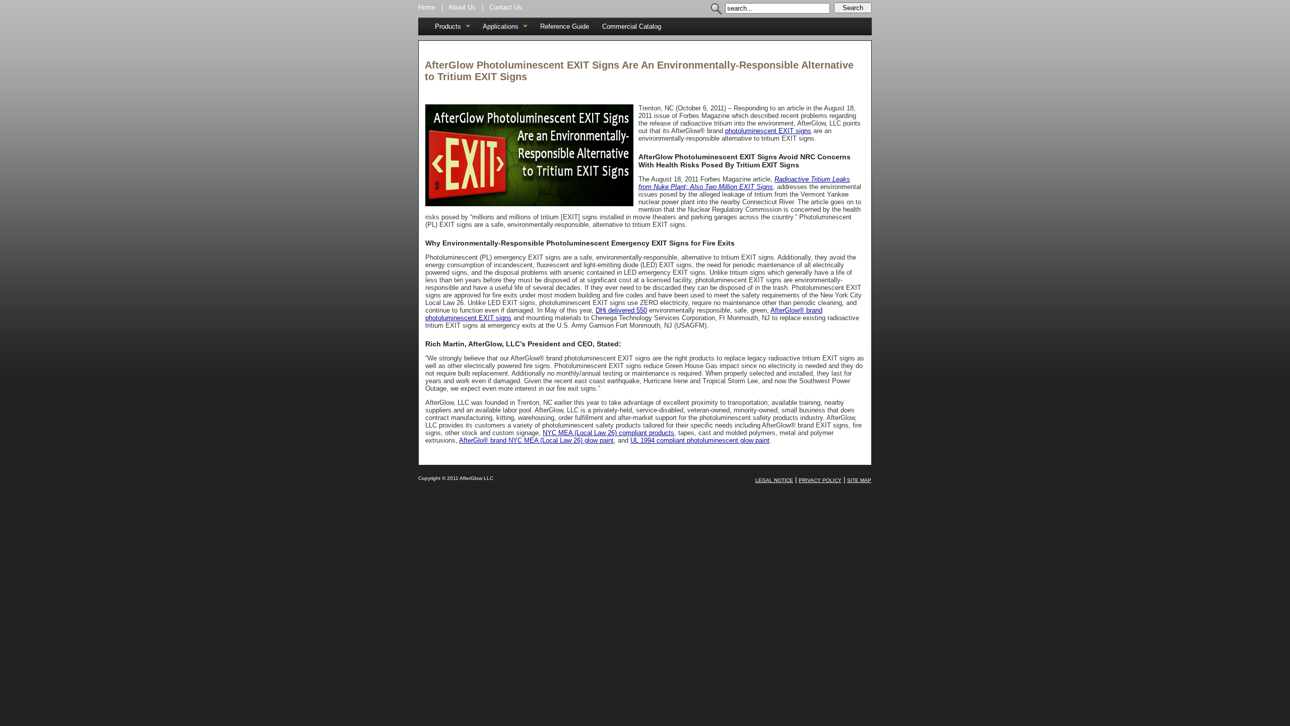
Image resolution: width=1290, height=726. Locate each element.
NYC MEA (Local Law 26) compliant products (608, 433)
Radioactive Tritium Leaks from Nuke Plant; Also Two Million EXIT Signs (744, 183)
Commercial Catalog (631, 26)
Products (448, 26)
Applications (501, 26)
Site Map (859, 480)
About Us (462, 7)
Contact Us (505, 7)
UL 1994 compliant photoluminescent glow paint (699, 440)
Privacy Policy (820, 480)
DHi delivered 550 (621, 310)
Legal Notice (774, 480)
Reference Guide (564, 26)
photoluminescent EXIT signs (768, 131)
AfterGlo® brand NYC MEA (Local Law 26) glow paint (536, 440)
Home (426, 7)
